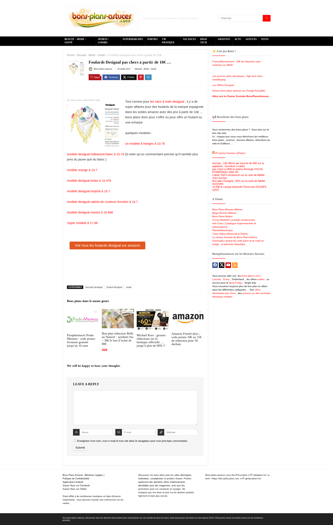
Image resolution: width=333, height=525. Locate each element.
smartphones (156, 478)
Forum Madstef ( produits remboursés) (233, 219)
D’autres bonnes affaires (230, 153)
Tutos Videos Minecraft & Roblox (230, 233)
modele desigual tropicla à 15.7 (88, 191)
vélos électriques (182, 475)
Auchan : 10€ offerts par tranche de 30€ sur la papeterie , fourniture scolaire (238, 165)
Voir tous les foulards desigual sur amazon (107, 245)
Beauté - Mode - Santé (91, 55)
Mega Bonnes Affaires (224, 213)
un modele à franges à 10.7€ (145, 143)
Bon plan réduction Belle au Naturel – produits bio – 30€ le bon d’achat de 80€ (117, 339)
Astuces (251, 39)
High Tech (203, 41)
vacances (164, 489)
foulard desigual (114, 287)
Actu (237, 39)
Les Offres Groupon (223, 85)
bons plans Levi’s (251, 275)
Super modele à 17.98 (82, 223)
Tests (264, 39)
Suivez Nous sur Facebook (76, 485)
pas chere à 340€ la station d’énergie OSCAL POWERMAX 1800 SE (237, 170)
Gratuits (224, 39)
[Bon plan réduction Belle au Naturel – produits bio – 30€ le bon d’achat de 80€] (118, 311)
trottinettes (143, 478)
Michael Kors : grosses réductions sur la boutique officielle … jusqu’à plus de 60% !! (151, 340)
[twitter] (221, 265)
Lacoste (216, 279)
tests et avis (163, 492)
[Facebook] (215, 265)
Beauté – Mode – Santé (75, 41)
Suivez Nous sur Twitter (75, 489)
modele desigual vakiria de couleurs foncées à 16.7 (102, 202)
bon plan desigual (94, 287)
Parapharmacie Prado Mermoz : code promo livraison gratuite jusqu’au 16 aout (81, 340)
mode (129, 287)
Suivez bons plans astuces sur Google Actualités (238, 90)
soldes (260, 279)
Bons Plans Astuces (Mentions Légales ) (83, 475)
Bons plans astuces (102, 69)
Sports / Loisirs (103, 41)
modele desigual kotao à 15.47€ (89, 180)
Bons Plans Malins (222, 216)
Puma (226, 279)
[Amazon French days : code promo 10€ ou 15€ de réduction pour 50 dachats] (188, 311)
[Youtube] (228, 265)
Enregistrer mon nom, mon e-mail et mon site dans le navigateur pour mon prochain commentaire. (132, 440)
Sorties (152, 39)
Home (70, 55)
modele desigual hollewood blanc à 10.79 (95, 154)
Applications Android (73, 482)
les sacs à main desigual (166, 101)
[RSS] (235, 265)
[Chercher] (267, 18)
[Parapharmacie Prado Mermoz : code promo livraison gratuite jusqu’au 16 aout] (83, 311)
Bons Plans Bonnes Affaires (227, 209)
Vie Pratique (168, 41)
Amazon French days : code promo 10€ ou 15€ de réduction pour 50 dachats (187, 339)
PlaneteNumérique (222, 230)
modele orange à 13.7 (82, 170)
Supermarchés (133, 39)
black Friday (235, 282)
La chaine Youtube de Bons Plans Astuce (234, 237)
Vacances (189, 39)
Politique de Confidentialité (76, 478)
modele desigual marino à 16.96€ (90, 212)
